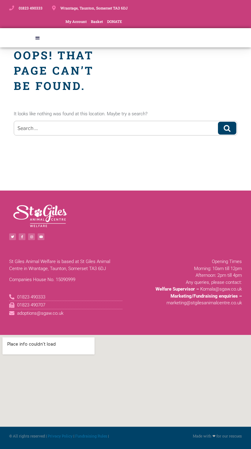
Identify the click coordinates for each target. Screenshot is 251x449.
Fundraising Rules (91, 435)
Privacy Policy (60, 435)
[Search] (227, 128)
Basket (97, 21)
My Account (76, 21)
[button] (37, 37)
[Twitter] (12, 236)
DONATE (114, 21)
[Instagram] (31, 236)
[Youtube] (41, 236)
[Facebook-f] (22, 236)
